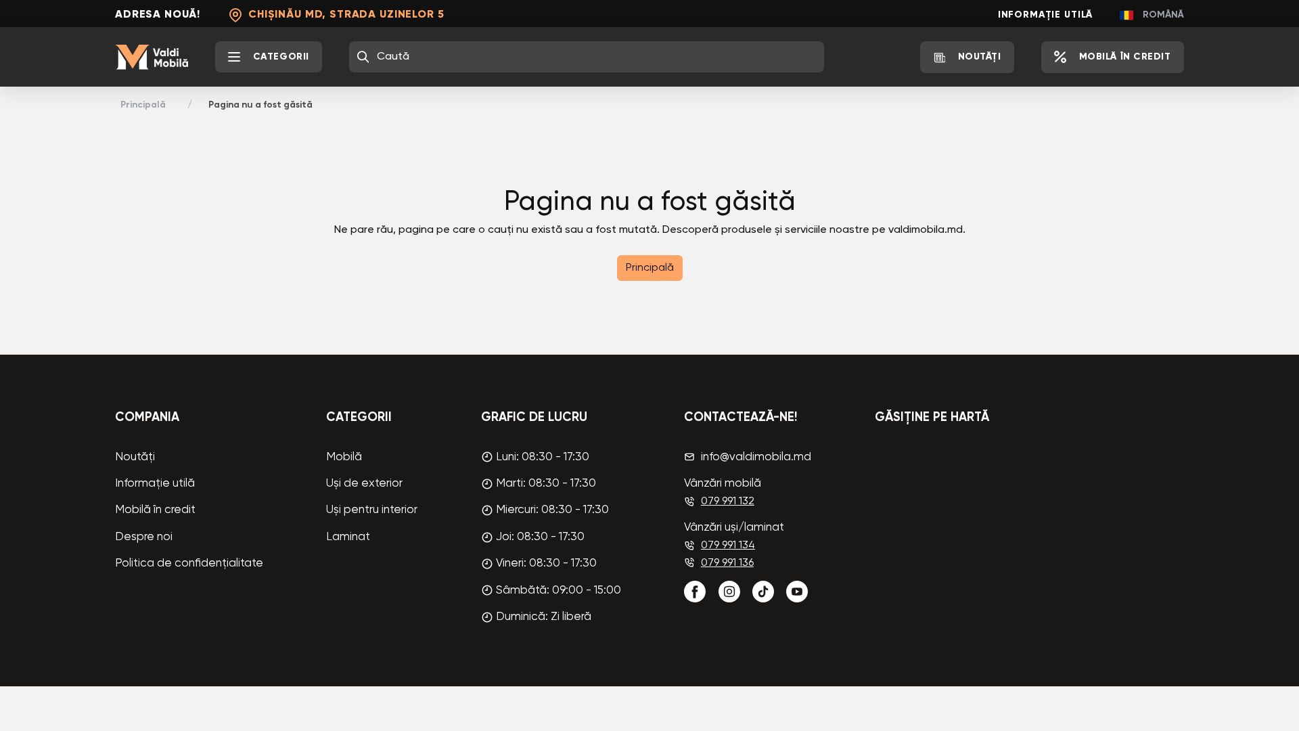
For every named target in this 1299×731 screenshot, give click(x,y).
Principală (143, 105)
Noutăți (135, 457)
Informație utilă (1045, 15)
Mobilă (344, 457)
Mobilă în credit (155, 510)
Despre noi (144, 537)
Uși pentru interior (371, 510)
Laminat (348, 537)
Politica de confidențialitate (189, 563)
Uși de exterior (364, 483)
